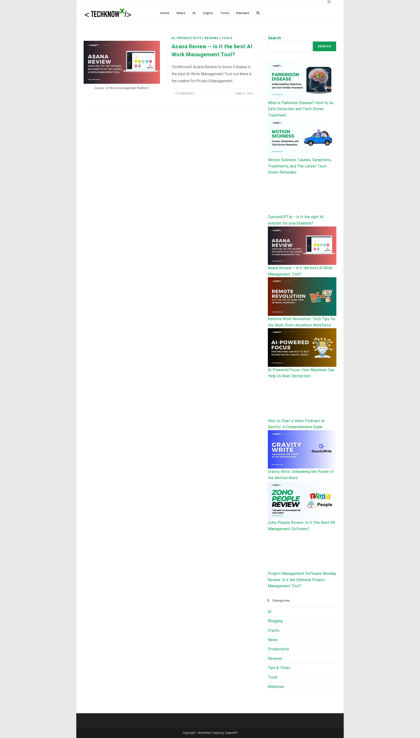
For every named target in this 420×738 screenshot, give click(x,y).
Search (274, 38)
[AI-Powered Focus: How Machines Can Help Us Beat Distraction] (302, 347)
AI (173, 38)
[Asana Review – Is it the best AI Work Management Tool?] (302, 245)
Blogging (275, 621)
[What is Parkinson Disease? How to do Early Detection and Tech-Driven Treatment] (302, 80)
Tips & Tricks (279, 667)
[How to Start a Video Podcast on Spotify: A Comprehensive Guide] (302, 398)
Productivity (190, 38)
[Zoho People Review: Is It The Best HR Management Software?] (302, 500)
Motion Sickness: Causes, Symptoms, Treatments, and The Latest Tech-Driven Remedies (300, 166)
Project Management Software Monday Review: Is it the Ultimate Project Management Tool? (302, 579)
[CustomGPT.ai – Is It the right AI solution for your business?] (302, 195)
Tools (226, 38)
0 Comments (185, 93)
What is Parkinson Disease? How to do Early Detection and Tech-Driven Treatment (300, 109)
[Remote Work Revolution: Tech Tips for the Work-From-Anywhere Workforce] (302, 296)
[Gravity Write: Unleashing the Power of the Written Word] (302, 449)
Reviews (212, 38)
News (273, 639)
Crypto (274, 630)
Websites (276, 686)
